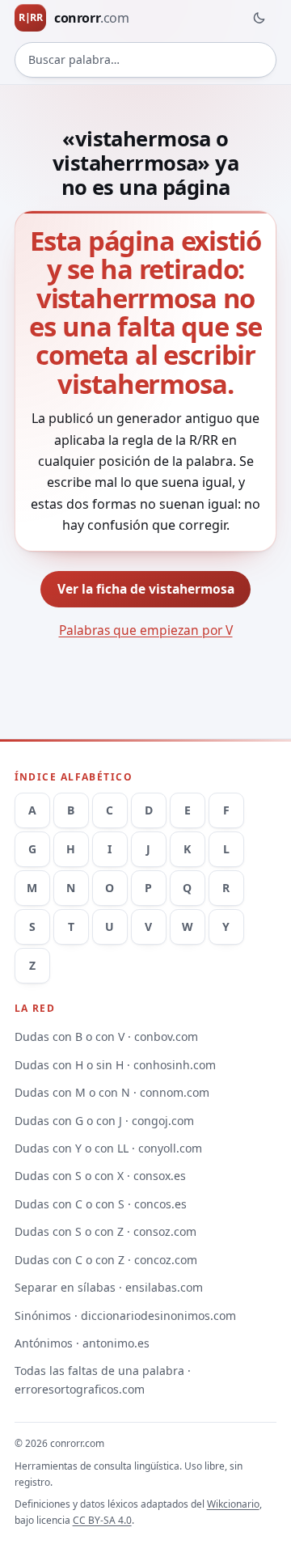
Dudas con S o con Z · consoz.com (105, 1231)
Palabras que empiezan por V (146, 630)
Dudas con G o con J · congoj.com (104, 1120)
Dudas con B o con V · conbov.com (106, 1036)
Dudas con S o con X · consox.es (100, 1175)
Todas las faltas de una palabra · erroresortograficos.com (103, 1380)
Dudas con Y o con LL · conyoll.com (108, 1148)
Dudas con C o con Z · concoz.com (106, 1259)
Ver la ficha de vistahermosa (145, 589)
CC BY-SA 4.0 (102, 1520)
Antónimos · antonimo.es (82, 1343)
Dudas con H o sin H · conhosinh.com (115, 1064)
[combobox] (146, 60)
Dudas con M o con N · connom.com (112, 1092)
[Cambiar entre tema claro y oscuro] (258, 18)
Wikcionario (233, 1504)
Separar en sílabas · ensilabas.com (109, 1287)
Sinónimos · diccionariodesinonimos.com (125, 1315)
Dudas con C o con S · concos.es (101, 1204)
